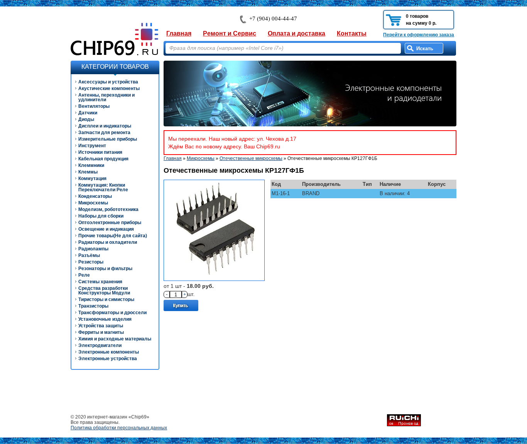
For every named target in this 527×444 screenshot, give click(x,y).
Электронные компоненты (108, 352)
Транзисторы (93, 306)
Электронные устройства (107, 358)
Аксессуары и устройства (108, 82)
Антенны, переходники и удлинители (106, 97)
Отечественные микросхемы (251, 158)
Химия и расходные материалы (114, 339)
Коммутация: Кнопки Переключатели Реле (103, 187)
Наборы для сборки (100, 216)
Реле (84, 275)
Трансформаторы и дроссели (112, 312)
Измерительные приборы (107, 139)
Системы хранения (100, 281)
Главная (178, 33)
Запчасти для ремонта (104, 132)
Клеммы (88, 172)
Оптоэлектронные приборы (109, 222)
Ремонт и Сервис (229, 33)
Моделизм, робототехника (108, 209)
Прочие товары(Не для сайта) (112, 235)
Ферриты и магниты (101, 332)
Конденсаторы (95, 196)
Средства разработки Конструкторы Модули (104, 291)
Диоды (86, 119)
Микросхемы (93, 203)
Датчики (87, 113)
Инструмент (92, 145)
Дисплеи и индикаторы (104, 126)
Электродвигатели (100, 345)
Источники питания (100, 152)
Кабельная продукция (103, 159)
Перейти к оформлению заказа (418, 34)
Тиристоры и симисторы (106, 299)
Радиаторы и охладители (107, 242)
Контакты (352, 33)
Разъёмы (89, 255)
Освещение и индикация (106, 229)
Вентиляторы (94, 106)
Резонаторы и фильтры (105, 268)
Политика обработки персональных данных (119, 427)
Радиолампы (93, 249)
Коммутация (92, 178)
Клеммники (91, 165)
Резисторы (90, 262)
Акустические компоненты (109, 88)
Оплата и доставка (296, 33)
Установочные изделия (105, 319)
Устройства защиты (100, 325)
